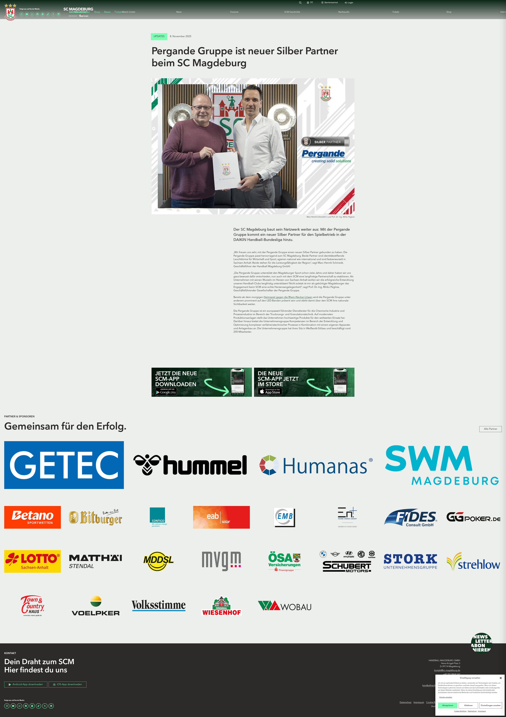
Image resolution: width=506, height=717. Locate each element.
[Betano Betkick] (32, 517)
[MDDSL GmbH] (158, 561)
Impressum (482, 711)
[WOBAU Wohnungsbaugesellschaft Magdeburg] (284, 605)
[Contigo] (158, 517)
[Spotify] (43, 14)
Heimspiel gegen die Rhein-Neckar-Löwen (288, 297)
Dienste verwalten (445, 697)
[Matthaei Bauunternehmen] (95, 561)
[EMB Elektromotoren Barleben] (284, 517)
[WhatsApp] (32, 14)
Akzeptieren (447, 705)
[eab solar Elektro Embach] (221, 517)
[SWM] (442, 465)
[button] (500, 678)
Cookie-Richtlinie (460, 711)
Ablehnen (468, 705)
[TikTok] (48, 14)
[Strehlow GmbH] (473, 561)
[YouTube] (27, 14)
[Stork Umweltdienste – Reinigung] (410, 561)
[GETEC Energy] (64, 465)
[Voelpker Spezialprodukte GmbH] (95, 605)
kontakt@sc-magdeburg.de (447, 670)
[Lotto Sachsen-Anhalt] (32, 561)
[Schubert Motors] (347, 561)
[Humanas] (316, 465)
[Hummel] (190, 465)
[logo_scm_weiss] (10, 12)
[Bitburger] (95, 517)
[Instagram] (22, 14)
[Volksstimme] (158, 605)
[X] (53, 14)
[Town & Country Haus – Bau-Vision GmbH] (32, 605)
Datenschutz (472, 711)
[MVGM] (221, 561)
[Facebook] (37, 14)
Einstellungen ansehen (491, 705)
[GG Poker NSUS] (473, 517)
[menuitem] (311, 2)
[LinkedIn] (58, 14)
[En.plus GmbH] (347, 517)
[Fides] (410, 517)
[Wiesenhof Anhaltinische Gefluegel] (221, 605)
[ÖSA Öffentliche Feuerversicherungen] (284, 561)
